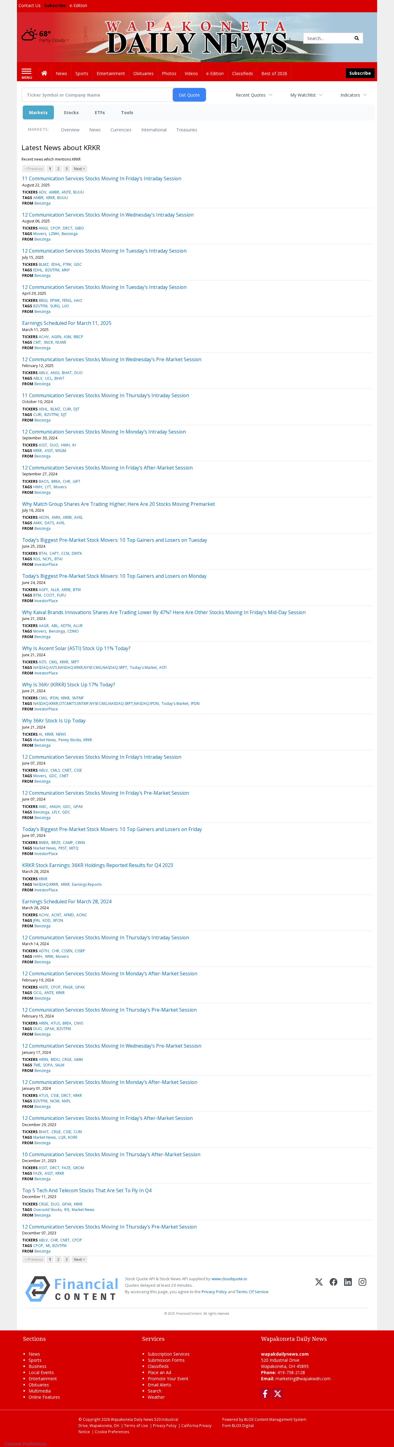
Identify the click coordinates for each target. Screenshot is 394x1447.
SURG (55, 306)
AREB (67, 517)
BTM (77, 589)
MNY (66, 270)
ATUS (55, 1023)
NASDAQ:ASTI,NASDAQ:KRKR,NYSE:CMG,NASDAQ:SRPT (80, 667)
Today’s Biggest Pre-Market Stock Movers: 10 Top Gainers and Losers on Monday (114, 576)
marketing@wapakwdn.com (303, 1378)
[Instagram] (362, 1289)
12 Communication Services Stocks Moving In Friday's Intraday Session (101, 756)
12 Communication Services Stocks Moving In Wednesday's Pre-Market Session (111, 359)
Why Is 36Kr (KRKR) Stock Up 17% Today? (68, 684)
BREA (55, 481)
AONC (81, 914)
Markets (38, 112)
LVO (65, 306)
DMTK (77, 553)
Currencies (121, 130)
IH (74, 445)
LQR (62, 1137)
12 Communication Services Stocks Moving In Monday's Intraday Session (104, 431)
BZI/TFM (52, 270)
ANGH (55, 806)
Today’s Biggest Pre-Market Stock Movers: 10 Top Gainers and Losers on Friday (112, 829)
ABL (54, 625)
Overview (70, 130)
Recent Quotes (251, 95)
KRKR (50, 197)
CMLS (55, 770)
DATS (49, 523)
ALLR (55, 589)
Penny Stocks (69, 739)
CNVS (78, 1023)
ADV (42, 192)
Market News (44, 739)
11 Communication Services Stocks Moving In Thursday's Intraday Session (105, 395)
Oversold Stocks (47, 1209)
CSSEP (80, 950)
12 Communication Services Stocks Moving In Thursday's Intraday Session (105, 937)
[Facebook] (333, 1289)
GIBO (79, 228)
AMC (43, 806)
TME (36, 1065)
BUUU (78, 192)
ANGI (43, 228)
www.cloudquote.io (229, 1278)
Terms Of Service (252, 1291)
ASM (67, 336)
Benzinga (42, 203)
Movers (39, 233)
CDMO (73, 631)
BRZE (55, 842)
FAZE (66, 1167)
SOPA (48, 1065)
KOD (46, 920)
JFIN (36, 920)
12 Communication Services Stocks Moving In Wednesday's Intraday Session (108, 214)
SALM (59, 1065)
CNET (66, 770)
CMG (53, 662)
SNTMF (78, 698)
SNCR (48, 342)
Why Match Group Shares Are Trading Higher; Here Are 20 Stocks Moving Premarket (118, 504)
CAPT (54, 553)
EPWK (55, 300)
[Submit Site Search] (357, 38)
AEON (44, 517)
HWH (65, 445)
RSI (66, 1209)
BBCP (78, 336)
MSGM (60, 450)
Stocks (71, 112)
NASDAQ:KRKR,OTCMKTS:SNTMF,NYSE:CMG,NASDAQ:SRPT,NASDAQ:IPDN (96, 703)
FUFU (61, 595)
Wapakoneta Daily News (132, 1419)
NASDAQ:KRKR (45, 884)
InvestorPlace (46, 564)
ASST (43, 445)
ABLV (43, 372)
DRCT (67, 228)
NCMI (54, 1101)
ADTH (44, 950)
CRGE (66, 1059)
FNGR (68, 987)
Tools (127, 112)
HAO (78, 300)
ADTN (66, 625)
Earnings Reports (87, 884)
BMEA (44, 842)
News (95, 130)
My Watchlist (303, 95)
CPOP (55, 228)
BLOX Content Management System (275, 1419)
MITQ (73, 848)
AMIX (56, 517)
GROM (78, 1167)
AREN (43, 1023)
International (154, 130)
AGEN (56, 336)
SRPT (75, 662)
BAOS (44, 481)
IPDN (54, 698)
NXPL (66, 1101)
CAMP (68, 842)
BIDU (55, 1059)
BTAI (43, 553)
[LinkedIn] (348, 1289)
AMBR (54, 192)
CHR (66, 481)
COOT (49, 595)
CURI (67, 409)
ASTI (42, 662)
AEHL (43, 409)
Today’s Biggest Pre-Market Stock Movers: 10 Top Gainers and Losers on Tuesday (114, 540)
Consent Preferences (25, 1444)
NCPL (47, 559)
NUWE (60, 342)
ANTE (66, 192)
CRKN (80, 842)
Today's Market (143, 667)
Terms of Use (136, 1425)
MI (48, 1245)
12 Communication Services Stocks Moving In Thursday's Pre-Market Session (109, 1009)
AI (40, 734)
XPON (58, 920)
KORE (72, 1137)
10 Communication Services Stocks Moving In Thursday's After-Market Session (111, 1154)
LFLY (56, 812)
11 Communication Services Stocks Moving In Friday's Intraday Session (101, 178)
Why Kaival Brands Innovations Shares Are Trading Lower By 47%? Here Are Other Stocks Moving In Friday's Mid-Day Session (164, 612)
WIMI (49, 956)
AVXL (78, 517)
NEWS (61, 734)
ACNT (56, 914)
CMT (37, 342)
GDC (78, 264)
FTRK (67, 264)
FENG (66, 300)
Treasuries (186, 130)
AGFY (43, 589)
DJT (76, 409)
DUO (78, 372)
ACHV (44, 336)
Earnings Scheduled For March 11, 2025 (66, 323)
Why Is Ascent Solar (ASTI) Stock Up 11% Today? (76, 648)
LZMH (54, 233)
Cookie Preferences (112, 1431)
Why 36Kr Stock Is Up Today (54, 720)
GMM (78, 1059)
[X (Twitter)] (319, 1289)
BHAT (67, 372)
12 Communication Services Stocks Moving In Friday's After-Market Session (107, 467)
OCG (37, 992)
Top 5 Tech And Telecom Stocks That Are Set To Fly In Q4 (86, 1190)
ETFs (100, 112)
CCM (65, 553)
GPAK (78, 806)
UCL (48, 378)
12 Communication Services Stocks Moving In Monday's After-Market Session (109, 973)
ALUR (77, 625)
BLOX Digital (243, 1425)
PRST (62, 848)
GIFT (76, 481)
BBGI (43, 300)
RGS (36, 559)
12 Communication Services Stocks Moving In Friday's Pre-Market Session (105, 792)
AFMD (69, 914)
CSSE (78, 770)
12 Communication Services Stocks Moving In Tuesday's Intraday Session (104, 250)
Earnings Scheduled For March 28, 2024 (66, 901)
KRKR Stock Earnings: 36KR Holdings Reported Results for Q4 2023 (97, 865)
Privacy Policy (214, 1291)
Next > (79, 168)
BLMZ (44, 264)
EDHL (56, 264)
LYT (48, 487)
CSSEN (67, 950)
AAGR (44, 625)
